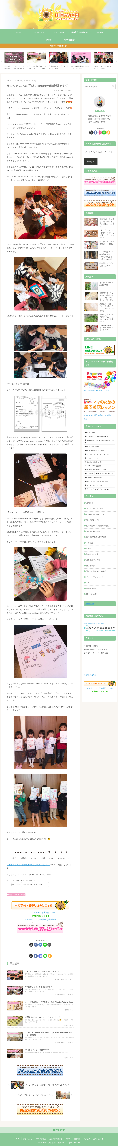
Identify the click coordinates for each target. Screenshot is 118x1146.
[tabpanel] (14, 61)
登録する (91, 161)
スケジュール (28, 1139)
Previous (2, 61)
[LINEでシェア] (45, 945)
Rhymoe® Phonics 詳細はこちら (96, 390)
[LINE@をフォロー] (45, 956)
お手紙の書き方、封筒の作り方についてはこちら (28, 865)
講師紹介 (77, 1139)
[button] (49, 945)
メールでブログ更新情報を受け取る (40, 919)
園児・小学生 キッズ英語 (17, 895)
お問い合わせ (98, 1139)
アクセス (87, 1139)
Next (116, 61)
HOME (17, 1139)
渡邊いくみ (100, 111)
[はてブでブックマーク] (40, 945)
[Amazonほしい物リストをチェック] (50, 956)
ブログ (68, 1139)
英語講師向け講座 (55, 1139)
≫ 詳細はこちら (90, 675)
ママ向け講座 (41, 1139)
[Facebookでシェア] (36, 945)
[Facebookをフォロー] (36, 956)
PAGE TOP (60, 1130)
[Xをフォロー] (31, 956)
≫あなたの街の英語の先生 (94, 623)
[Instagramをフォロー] (40, 956)
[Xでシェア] (31, 945)
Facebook (90, 604)
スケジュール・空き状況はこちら (40, 912)
